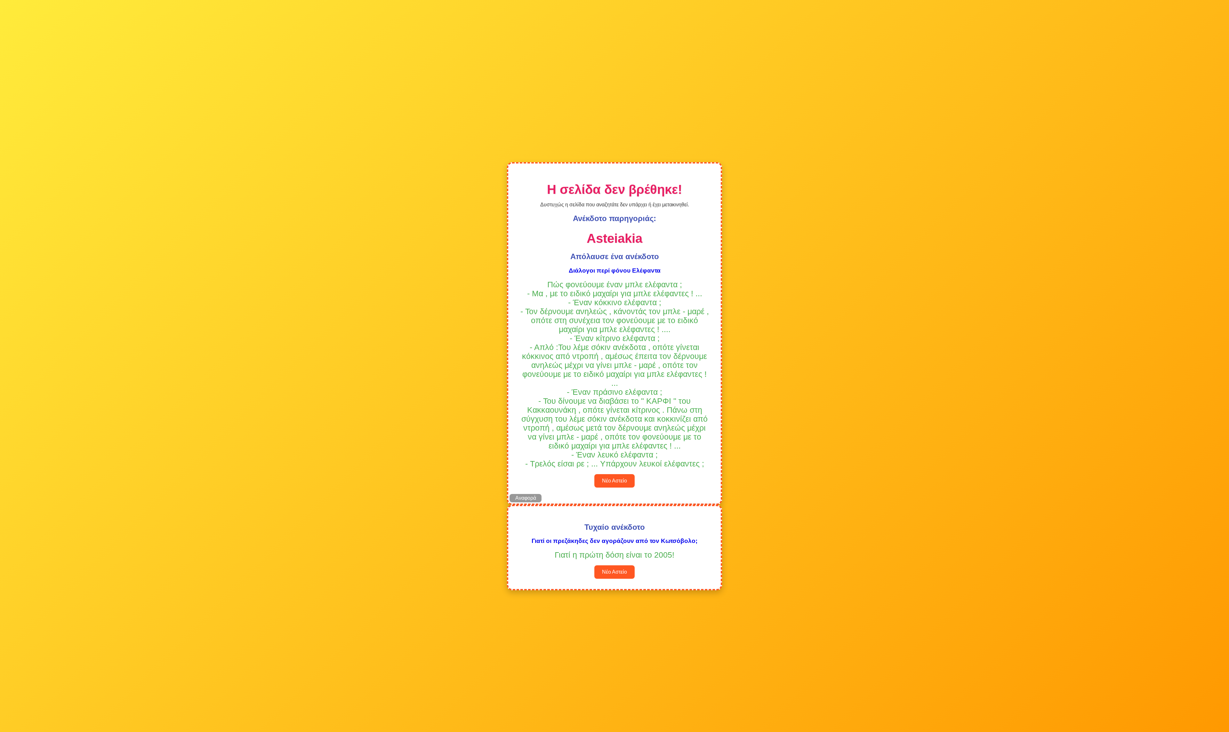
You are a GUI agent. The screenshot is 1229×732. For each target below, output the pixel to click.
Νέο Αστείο (614, 480)
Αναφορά (525, 498)
